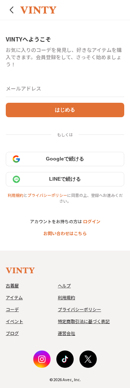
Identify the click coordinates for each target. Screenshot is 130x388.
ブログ (12, 333)
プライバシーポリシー (47, 195)
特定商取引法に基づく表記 (84, 321)
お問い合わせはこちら (65, 233)
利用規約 (15, 195)
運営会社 (66, 333)
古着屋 (12, 285)
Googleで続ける (65, 159)
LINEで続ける (65, 179)
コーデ (12, 309)
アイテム (14, 297)
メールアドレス (23, 88)
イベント (14, 321)
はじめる (65, 110)
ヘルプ (64, 285)
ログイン (91, 221)
